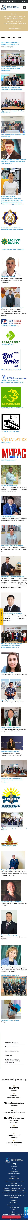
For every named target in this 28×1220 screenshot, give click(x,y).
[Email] (2, 1)
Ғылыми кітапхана (14, 1143)
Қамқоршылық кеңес (11, 1042)
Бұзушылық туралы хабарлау (11, 1217)
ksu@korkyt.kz (14, 1212)
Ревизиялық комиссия (12, 1051)
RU (22, 1)
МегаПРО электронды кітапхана (14, 1119)
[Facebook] (7, 1)
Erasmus (14, 1128)
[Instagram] (4, 1)
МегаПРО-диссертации (1, 615)
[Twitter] (12, 1)
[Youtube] (9, 1)
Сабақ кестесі (14, 1135)
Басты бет (14, 14)
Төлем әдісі (8, 1055)
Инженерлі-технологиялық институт (14, 1188)
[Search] (15, 1)
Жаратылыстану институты (14, 1185)
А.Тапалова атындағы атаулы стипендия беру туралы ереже (12, 1061)
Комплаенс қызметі (14, 1173)
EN (26, 1)
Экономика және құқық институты (14, 1190)
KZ (18, 1)
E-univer (14, 1096)
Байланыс (14, 1176)
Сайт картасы (14, 1171)
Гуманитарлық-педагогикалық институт (14, 1193)
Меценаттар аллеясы (11, 1047)
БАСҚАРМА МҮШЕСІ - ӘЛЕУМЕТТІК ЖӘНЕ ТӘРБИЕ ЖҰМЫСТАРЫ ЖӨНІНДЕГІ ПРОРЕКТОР (14, 19)
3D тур (14, 1169)
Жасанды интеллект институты (14, 1195)
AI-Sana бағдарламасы (14, 1103)
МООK (14, 1111)
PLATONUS (14, 1088)
